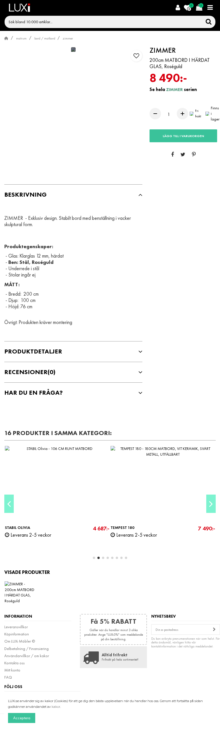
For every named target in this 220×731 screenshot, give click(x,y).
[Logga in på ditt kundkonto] (178, 7)
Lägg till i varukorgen (183, 136)
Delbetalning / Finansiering (26, 648)
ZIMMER (175, 89)
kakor (56, 707)
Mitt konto (12, 670)
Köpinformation (16, 634)
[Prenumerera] (214, 630)
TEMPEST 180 (122, 527)
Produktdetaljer (33, 351)
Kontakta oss (14, 662)
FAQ (8, 677)
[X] (182, 154)
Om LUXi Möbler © (19, 641)
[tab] (73, 194)
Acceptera (21, 717)
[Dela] (172, 154)
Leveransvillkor (16, 626)
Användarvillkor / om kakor (26, 655)
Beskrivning (25, 194)
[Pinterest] (194, 154)
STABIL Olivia (17, 527)
